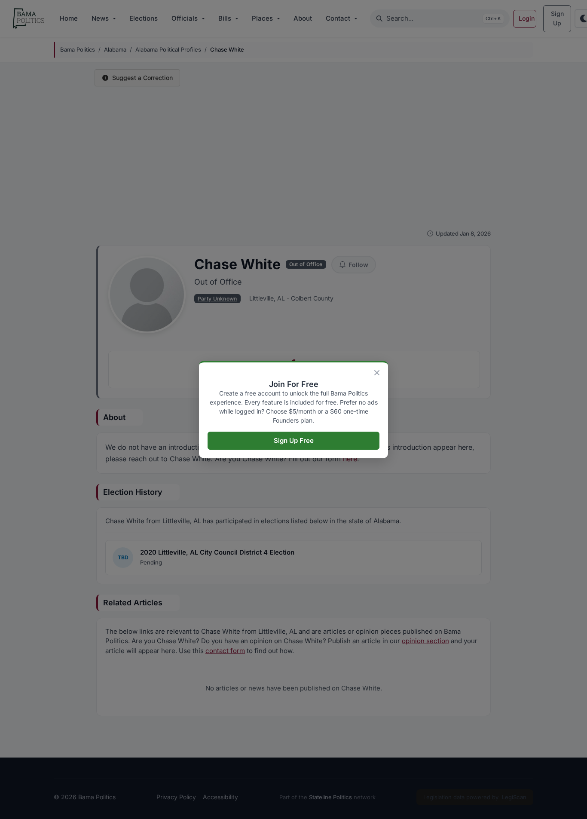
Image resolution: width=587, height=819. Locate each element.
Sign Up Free (294, 440)
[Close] (377, 373)
